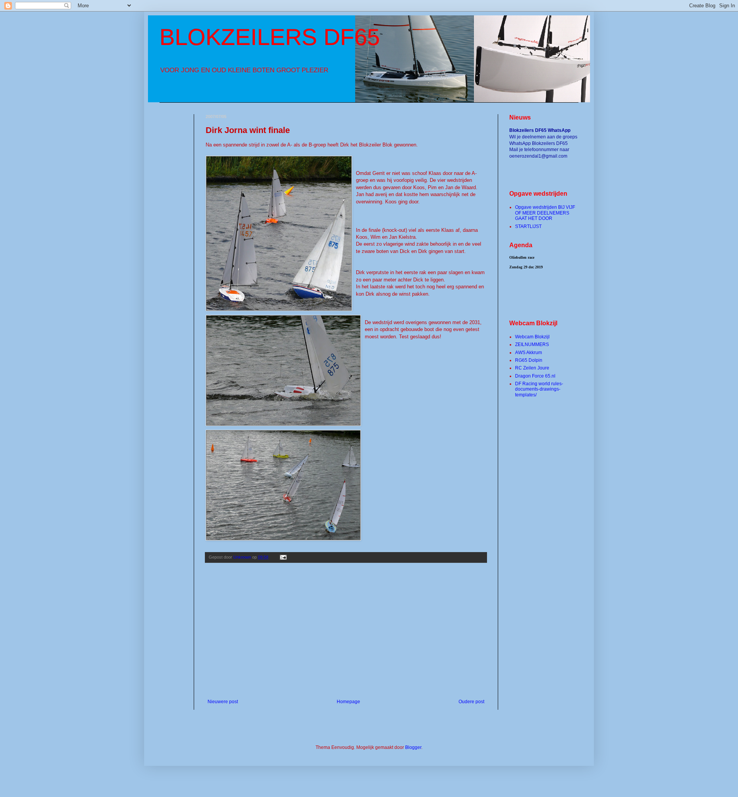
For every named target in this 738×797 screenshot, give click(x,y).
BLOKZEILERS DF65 (270, 37)
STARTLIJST (528, 226)
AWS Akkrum (528, 352)
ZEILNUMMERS (532, 344)
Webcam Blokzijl (532, 336)
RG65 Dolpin (528, 360)
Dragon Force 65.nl (535, 376)
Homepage (348, 701)
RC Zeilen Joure (532, 368)
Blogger (413, 747)
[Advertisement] (346, 635)
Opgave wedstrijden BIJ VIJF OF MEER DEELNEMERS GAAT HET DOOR (545, 213)
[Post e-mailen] (283, 557)
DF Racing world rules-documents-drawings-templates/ (539, 389)
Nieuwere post (223, 701)
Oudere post (471, 701)
